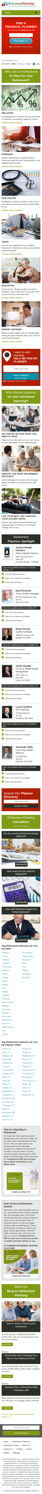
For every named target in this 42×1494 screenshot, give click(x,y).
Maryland (5, 999)
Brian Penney (23, 629)
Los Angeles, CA (8, 1105)
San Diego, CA (28, 1077)
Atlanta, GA (6, 1049)
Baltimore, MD (7, 1056)
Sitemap (16, 1453)
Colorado (5, 963)
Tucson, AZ (26, 1091)
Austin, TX (6, 1052)
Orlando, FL (26, 1052)
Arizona (5, 956)
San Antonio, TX (28, 1074)
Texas (24, 963)
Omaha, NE (26, 1049)
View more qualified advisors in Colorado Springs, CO (19, 569)
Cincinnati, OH (7, 1070)
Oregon (5, 1034)
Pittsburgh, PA (27, 1063)
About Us (26, 1445)
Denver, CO (6, 1084)
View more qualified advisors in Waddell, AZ (20, 645)
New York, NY (7, 1120)
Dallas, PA (6, 1081)
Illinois (4, 981)
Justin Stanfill (23, 666)
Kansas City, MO (8, 1098)
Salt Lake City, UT (29, 1070)
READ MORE (7, 1344)
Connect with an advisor (12, 123)
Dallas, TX (6, 1077)
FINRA (6, 1453)
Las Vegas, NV (8, 1102)
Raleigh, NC (27, 1066)
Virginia (25, 970)
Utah (24, 967)
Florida (5, 974)
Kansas (5, 992)
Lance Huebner (24, 707)
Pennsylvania (27, 953)
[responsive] (36, 12)
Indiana (5, 985)
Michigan (5, 1006)
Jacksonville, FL (8, 1095)
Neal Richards (23, 590)
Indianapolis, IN (8, 1091)
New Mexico (7, 1020)
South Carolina (28, 956)
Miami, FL (6, 1109)
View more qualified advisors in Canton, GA (20, 686)
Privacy (19, 1449)
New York (6, 1023)
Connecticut (6, 967)
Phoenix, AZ (26, 1059)
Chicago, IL (6, 1066)
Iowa (4, 988)
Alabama (5, 953)
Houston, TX (7, 1088)
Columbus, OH (7, 1074)
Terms (29, 1449)
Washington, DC (28, 1095)
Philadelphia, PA (28, 1056)
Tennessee (26, 960)
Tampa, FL (26, 1088)
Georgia (5, 977)
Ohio (4, 1031)
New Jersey (6, 1016)
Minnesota (6, 1009)
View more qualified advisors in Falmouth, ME (19, 768)
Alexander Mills (24, 747)
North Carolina (7, 1027)
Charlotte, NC (7, 1063)
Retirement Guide (11, 1445)
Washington (26, 974)
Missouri (5, 1013)
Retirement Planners (21, 1442)
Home (8, 12)
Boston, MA (6, 1059)
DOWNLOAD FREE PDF (21, 1192)
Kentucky (5, 995)
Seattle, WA (26, 1084)
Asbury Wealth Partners (24, 549)
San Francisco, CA (29, 1081)
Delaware (6, 970)
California (6, 960)
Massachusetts (8, 1002)
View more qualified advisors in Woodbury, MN (20, 725)
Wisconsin (26, 977)
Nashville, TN (7, 1116)
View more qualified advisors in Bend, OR (19, 608)
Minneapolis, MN (8, 1112)
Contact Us (8, 1449)
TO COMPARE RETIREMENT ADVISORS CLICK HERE (21, 1247)
